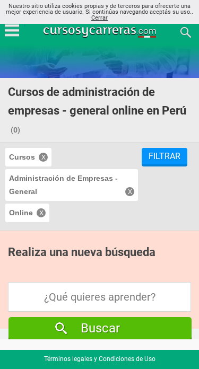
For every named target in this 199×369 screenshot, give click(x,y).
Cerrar (99, 17)
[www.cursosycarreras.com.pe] (101, 31)
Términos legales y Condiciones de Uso (99, 359)
